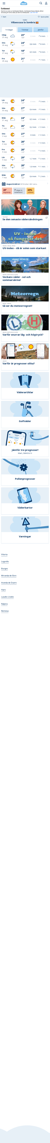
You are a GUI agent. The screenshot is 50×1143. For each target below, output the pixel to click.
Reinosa (4, 611)
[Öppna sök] (41, 3)
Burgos (4, 568)
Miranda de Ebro (8, 575)
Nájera (4, 604)
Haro (3, 589)
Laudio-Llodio (7, 596)
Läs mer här (34, 12)
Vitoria (4, 554)
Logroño (5, 561)
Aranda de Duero (9, 582)
